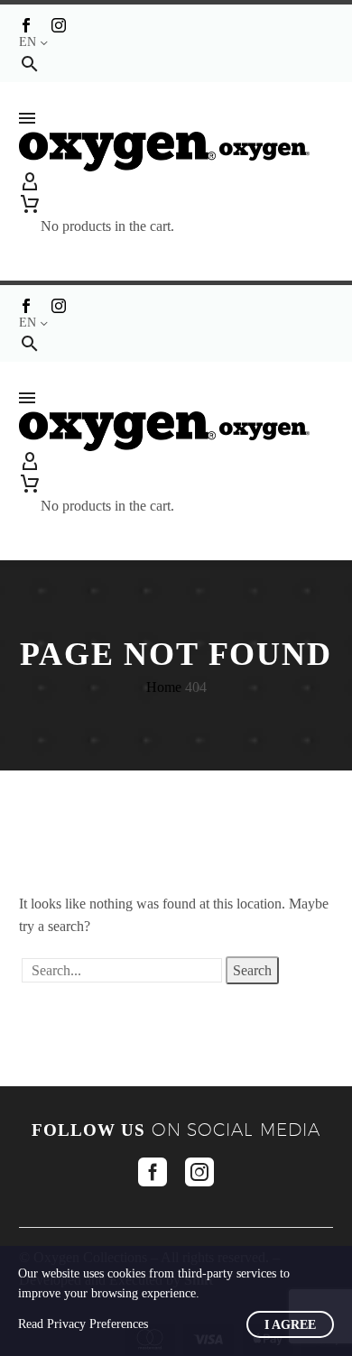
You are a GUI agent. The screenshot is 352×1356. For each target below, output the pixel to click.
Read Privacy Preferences (83, 1324)
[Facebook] (26, 25)
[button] (30, 63)
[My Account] (176, 182)
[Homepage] (164, 150)
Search (252, 970)
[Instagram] (58, 25)
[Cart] (107, 204)
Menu (27, 118)
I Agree (290, 1325)
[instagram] (199, 1172)
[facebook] (152, 1172)
